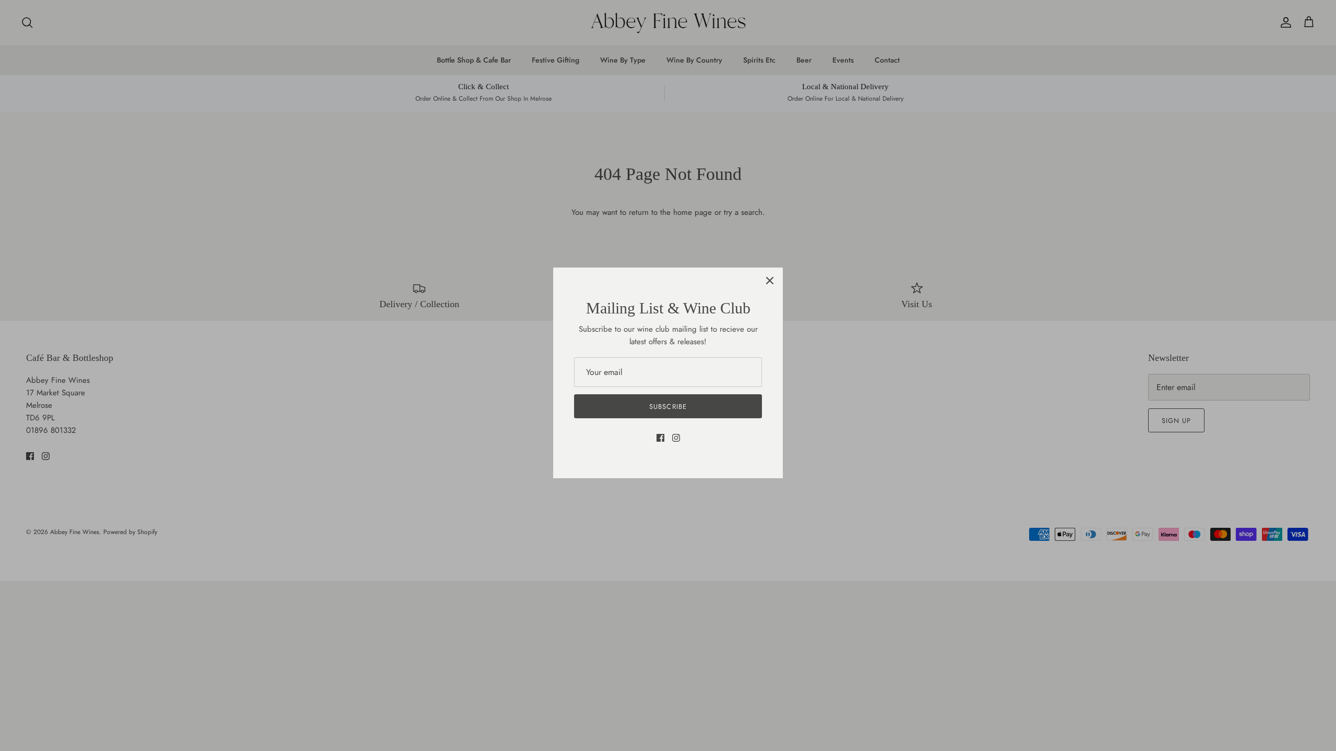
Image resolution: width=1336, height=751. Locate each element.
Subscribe (667, 406)
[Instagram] (676, 438)
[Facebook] (660, 438)
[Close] (769, 280)
